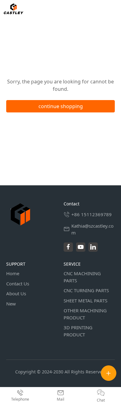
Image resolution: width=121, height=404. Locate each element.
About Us (16, 293)
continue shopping (60, 106)
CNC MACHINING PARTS (82, 277)
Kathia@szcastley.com (92, 229)
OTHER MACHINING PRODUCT (85, 314)
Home (12, 273)
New (11, 304)
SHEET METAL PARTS (85, 300)
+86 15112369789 (91, 214)
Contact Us (17, 283)
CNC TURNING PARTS (86, 290)
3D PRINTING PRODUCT (78, 331)
